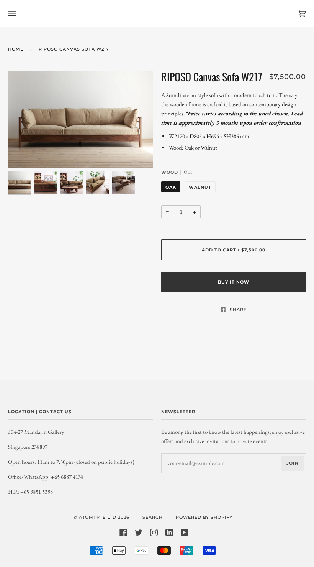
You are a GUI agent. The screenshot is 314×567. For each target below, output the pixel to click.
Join (292, 463)
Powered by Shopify (204, 517)
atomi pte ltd (97, 517)
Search (152, 517)
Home (15, 49)
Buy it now (233, 282)
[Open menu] (19, 13)
